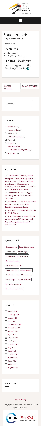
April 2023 (12, 321)
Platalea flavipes (26, 270)
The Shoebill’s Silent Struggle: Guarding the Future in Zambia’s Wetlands (18, 195)
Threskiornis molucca (13, 284)
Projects (11, 143)
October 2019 (13, 338)
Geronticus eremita (12, 261)
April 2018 (12, 351)
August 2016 (13, 367)
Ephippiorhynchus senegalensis (17, 256)
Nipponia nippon (12, 270)
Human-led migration (20, 149)
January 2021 (13, 331)
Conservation (13, 130)
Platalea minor (26, 275)
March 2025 (12, 318)
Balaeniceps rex (29, 86)
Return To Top (20, 399)
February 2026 (13, 314)
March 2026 (12, 311)
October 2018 (13, 344)
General (11, 133)
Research (11, 153)
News (10, 140)
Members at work (15, 136)
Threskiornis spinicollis (14, 289)
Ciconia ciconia (11, 252)
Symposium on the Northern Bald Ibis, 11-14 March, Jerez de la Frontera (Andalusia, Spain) (20, 204)
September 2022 (14, 324)
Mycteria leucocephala (14, 266)
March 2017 (12, 364)
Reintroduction (14, 146)
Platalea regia (10, 280)
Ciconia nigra (23, 252)
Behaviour (12, 127)
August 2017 (13, 357)
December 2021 (14, 328)
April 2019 (12, 341)
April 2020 (12, 334)
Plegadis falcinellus (24, 280)
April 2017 (12, 361)
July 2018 (11, 347)
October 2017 (13, 354)
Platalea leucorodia (12, 275)
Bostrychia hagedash (26, 247)
